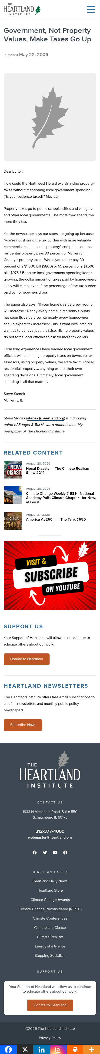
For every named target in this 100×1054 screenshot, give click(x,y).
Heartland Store (50, 891)
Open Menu (90, 9)
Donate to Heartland (26, 659)
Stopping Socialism (50, 956)
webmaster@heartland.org (50, 838)
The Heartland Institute (23, 9)
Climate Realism (50, 937)
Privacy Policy (50, 1038)
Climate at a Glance (50, 928)
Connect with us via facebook (34, 852)
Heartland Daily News (50, 881)
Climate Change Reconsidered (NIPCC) (50, 909)
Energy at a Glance (50, 946)
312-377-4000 (50, 831)
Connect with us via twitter (45, 852)
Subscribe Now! (23, 725)
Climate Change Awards (50, 900)
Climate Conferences (50, 918)
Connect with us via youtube (55, 852)
